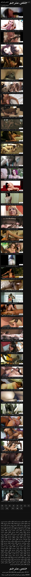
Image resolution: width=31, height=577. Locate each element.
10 (17, 508)
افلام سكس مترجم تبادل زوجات (17, 555)
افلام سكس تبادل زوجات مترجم (9, 539)
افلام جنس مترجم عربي (20, 527)
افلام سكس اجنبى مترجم (19, 534)
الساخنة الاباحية (5, 5)
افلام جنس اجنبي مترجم (13, 525)
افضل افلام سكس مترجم (10, 523)
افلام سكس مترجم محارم (19, 562)
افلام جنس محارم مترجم (15, 530)
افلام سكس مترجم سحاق (17, 557)
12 (7, 508)
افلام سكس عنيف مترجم (19, 548)
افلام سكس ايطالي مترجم (15, 537)
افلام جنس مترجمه (11, 528)
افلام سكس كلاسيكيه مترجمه (18, 552)
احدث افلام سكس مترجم (23, 523)
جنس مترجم (5, 572)
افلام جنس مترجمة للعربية (23, 528)
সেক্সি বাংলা (27, 572)
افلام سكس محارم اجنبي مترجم (18, 564)
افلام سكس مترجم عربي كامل (19, 561)
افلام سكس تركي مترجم (24, 541)
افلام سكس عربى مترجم (11, 544)
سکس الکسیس (20, 572)
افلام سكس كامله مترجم (19, 550)
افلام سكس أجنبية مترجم (19, 532)
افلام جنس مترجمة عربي (7, 527)
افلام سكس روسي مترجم (10, 541)
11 (13, 508)
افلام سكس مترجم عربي (20, 559)
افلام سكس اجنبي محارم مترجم (17, 535)
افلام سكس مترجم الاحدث (19, 553)
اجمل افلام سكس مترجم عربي (9, 521)
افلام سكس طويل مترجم (10, 543)
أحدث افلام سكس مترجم (23, 521)
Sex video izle (12, 572)
